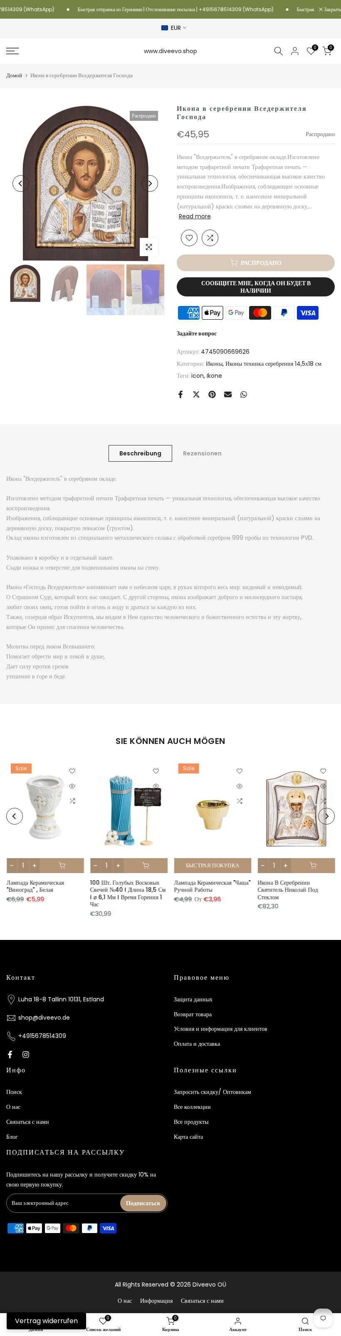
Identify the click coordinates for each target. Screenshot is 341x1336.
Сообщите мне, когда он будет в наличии (256, 287)
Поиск (14, 1092)
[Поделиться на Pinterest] (212, 394)
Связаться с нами (27, 1122)
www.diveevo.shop (170, 51)
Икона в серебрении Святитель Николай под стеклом (287, 889)
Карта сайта (188, 1137)
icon (197, 376)
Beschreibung (140, 453)
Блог (12, 1137)
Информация (156, 1301)
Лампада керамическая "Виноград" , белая (35, 886)
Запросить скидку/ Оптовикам (212, 1092)
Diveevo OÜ (209, 1284)
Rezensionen (202, 453)
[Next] (149, 183)
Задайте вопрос (197, 333)
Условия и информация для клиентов (220, 1029)
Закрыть (332, 9)
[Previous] (20, 183)
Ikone (214, 376)
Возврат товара (193, 1014)
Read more (195, 216)
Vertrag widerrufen (46, 1321)
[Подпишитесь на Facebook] (10, 1055)
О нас (13, 1107)
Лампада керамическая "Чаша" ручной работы (212, 886)
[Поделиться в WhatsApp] (243, 394)
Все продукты (191, 1122)
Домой (14, 75)
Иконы (214, 364)
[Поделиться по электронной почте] (228, 394)
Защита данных (193, 999)
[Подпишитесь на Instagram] (26, 1055)
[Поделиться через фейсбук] (180, 394)
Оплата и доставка (197, 1044)
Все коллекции (192, 1107)
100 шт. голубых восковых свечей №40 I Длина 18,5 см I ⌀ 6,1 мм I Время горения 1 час (128, 893)
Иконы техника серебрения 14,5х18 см (273, 364)
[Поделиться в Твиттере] (196, 394)
